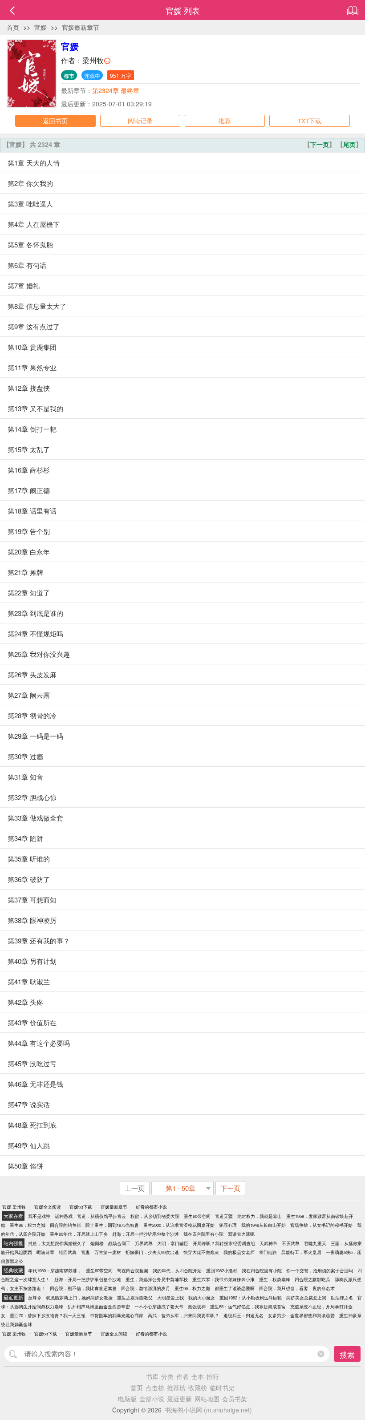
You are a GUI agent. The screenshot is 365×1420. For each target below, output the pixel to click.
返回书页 (55, 120)
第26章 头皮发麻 (32, 674)
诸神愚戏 (64, 1216)
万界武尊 (144, 1243)
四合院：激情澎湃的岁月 (145, 1288)
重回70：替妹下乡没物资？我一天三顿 (47, 1315)
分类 (167, 1376)
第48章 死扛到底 (32, 1124)
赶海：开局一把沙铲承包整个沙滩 (145, 1234)
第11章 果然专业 (32, 367)
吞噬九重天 (315, 1243)
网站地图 (207, 1398)
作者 (182, 1376)
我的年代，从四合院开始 (177, 1270)
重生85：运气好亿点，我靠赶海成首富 (248, 1306)
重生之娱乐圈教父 (135, 1298)
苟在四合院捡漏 (132, 1270)
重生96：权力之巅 (27, 1225)
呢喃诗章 (45, 1252)
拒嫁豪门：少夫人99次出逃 (152, 1252)
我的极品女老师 (239, 1252)
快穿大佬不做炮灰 (201, 1252)
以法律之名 (342, 1298)
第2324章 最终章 (115, 90)
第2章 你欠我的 (30, 183)
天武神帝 (268, 1243)
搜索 (347, 1354)
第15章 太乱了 (29, 449)
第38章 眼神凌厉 (32, 920)
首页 (13, 27)
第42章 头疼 (25, 1002)
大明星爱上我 (170, 1298)
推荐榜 (176, 1387)
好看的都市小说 (151, 1207)
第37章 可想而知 (32, 899)
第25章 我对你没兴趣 (39, 654)
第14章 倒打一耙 (32, 428)
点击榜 (155, 1387)
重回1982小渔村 (221, 1270)
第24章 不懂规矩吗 (35, 633)
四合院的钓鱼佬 (65, 1225)
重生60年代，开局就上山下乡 (79, 1234)
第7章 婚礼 (24, 285)
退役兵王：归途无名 (243, 1315)
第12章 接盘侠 (29, 387)
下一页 (319, 144)
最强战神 (197, 1306)
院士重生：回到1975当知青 (112, 1225)
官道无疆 (224, 1216)
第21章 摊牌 (25, 572)
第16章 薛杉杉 (29, 469)
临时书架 (222, 1387)
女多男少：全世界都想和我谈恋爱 (301, 1315)
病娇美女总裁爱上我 (306, 1298)
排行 (213, 1376)
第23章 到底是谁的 (35, 613)
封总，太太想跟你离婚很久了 (57, 1243)
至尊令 (34, 1298)
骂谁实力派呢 (241, 1234)
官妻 (85, 1252)
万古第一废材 (107, 1252)
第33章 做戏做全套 (35, 817)
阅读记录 (140, 120)
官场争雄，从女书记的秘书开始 (321, 1225)
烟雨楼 (97, 1243)
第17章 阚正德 (29, 490)
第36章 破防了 (29, 879)
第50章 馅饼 (25, 1165)
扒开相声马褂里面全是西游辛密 (99, 1306)
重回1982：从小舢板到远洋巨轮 (250, 1298)
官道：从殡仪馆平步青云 (101, 1216)
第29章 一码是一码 (35, 735)
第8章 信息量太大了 (37, 306)
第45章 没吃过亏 (32, 1063)
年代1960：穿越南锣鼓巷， (54, 1270)
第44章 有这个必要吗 (39, 1043)
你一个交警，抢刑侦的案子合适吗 (319, 1270)
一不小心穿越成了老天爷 (158, 1306)
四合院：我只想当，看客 (283, 1288)
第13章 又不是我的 (35, 408)
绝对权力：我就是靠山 (259, 1216)
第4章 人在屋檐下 (34, 224)
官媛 (40, 27)
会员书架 (234, 1398)
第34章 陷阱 (25, 838)
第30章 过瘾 (25, 756)
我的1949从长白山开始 (263, 1225)
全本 (197, 1376)
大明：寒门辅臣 (172, 1243)
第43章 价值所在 (32, 1022)
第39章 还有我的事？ (39, 940)
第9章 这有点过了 (34, 326)
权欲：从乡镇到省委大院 (154, 1216)
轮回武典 (68, 1252)
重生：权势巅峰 (274, 1279)
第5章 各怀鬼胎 (30, 244)
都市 (69, 75)
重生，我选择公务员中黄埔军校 (157, 1279)
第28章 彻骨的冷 (32, 715)
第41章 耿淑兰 (29, 981)
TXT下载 (309, 120)
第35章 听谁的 (29, 858)
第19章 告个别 (29, 531)
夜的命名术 (323, 1288)
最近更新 (179, 1398)
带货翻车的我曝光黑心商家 (116, 1315)
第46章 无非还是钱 (35, 1083)
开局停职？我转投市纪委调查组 (224, 1243)
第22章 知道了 (29, 592)
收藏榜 (197, 1387)
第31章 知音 (25, 776)
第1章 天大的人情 (34, 162)
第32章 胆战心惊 (32, 797)
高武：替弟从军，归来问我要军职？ (183, 1315)
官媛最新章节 (80, 27)
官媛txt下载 (80, 1207)
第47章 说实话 (29, 1104)
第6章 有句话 (27, 265)
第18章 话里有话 (32, 510)
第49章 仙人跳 (29, 1145)
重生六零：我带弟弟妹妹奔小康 (223, 1279)
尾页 (349, 144)
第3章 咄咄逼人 (30, 203)
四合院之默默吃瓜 (312, 1279)
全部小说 (151, 1398)
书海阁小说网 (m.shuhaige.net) (208, 1409)
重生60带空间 (197, 1216)
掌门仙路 (268, 1252)
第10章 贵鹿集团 (32, 347)
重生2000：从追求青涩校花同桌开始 (179, 1225)
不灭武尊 (291, 1243)
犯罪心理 (228, 1225)
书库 (152, 1376)
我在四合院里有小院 (203, 1234)
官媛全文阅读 (47, 1207)
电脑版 (127, 1398)
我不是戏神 (39, 1216)
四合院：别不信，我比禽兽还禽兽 (83, 1288)
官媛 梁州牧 (14, 1207)
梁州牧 (93, 60)
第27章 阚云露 (29, 695)
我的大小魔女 (201, 1298)
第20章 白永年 (29, 551)
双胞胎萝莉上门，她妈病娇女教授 (79, 1298)
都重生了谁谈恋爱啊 (235, 1288)
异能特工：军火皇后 (301, 1252)
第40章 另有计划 (32, 961)
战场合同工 (119, 1243)
